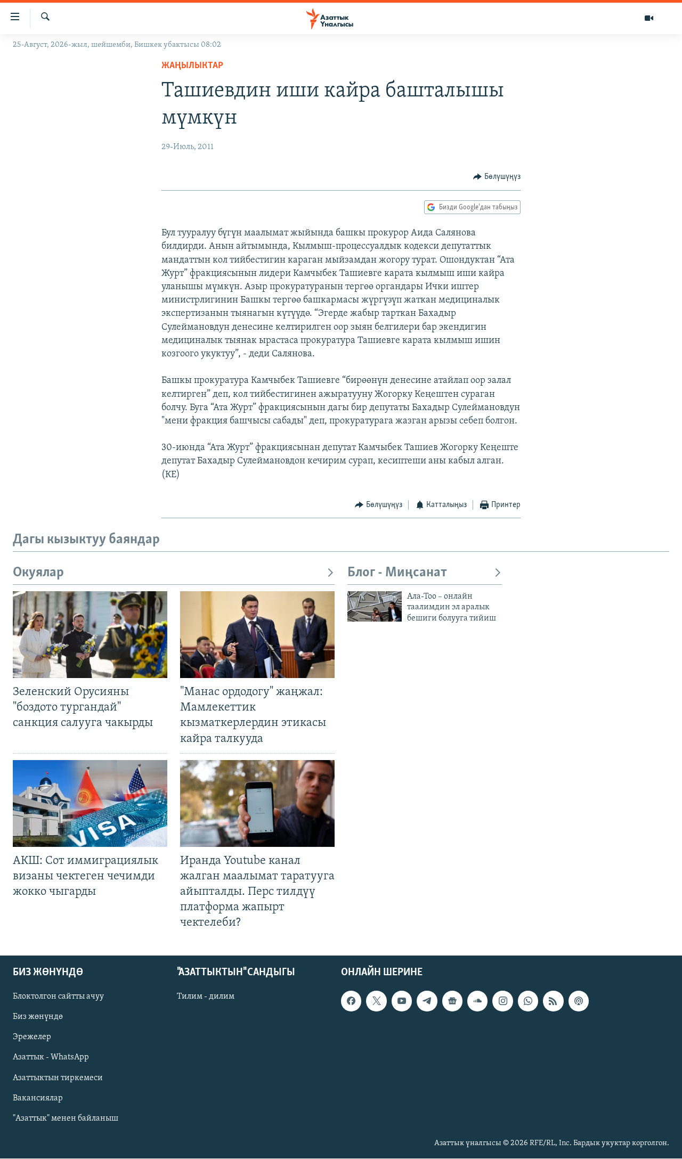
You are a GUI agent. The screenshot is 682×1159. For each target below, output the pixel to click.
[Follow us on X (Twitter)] (376, 1001)
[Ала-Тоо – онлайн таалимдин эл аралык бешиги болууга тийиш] (374, 606)
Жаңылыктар (192, 66)
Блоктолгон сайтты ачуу (58, 997)
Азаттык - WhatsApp (51, 1058)
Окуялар (38, 573)
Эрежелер (32, 1037)
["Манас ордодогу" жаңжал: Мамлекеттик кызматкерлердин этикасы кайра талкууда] (257, 634)
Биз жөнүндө (38, 1017)
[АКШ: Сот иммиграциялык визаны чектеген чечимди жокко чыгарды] (90, 803)
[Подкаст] (579, 1001)
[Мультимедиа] (649, 18)
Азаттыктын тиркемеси (58, 1078)
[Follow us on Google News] (452, 1001)
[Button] (497, 177)
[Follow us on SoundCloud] (477, 1001)
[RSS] (553, 1001)
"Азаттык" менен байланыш (65, 1118)
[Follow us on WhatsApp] (528, 1001)
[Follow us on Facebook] (351, 1001)
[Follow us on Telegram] (427, 1001)
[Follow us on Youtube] (402, 1001)
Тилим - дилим (205, 997)
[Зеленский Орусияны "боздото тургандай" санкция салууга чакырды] (90, 634)
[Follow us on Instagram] (502, 1001)
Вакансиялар (38, 1098)
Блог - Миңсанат (397, 573)
